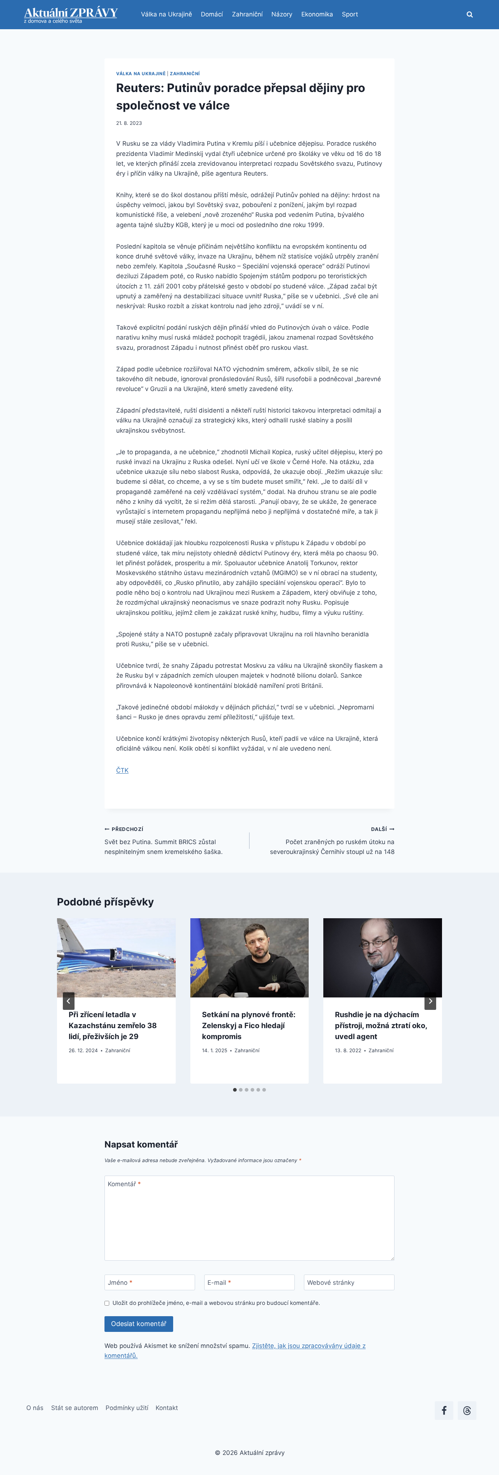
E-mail (219, 1282)
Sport (350, 14)
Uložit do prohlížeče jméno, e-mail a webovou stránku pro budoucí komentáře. (216, 1302)
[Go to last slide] (69, 1001)
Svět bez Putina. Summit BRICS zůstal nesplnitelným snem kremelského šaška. (163, 840)
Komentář (124, 1183)
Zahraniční (247, 14)
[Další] (430, 1001)
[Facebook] (444, 1410)
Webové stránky (330, 1282)
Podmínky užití (127, 1407)
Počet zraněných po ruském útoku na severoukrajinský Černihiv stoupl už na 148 (332, 840)
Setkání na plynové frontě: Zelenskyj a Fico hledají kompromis (249, 1025)
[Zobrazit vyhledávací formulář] (469, 14)
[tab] (235, 1090)
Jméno (120, 1282)
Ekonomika (317, 14)
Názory (281, 14)
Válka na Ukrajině (166, 14)
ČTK (122, 770)
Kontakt (167, 1407)
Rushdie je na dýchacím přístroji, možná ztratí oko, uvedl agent (381, 1025)
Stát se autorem (74, 1407)
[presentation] (116, 957)
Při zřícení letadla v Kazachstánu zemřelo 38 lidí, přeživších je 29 (113, 1025)
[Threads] (467, 1410)
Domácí (212, 14)
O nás (34, 1407)
